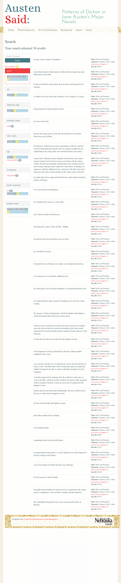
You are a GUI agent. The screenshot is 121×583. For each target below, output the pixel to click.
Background (66, 29)
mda (8, 126)
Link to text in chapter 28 (99, 432)
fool (8, 110)
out (8, 157)
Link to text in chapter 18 (99, 268)
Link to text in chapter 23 (99, 356)
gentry (9, 141)
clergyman (11, 175)
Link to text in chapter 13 (99, 64)
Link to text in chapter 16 (99, 182)
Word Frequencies (26, 29)
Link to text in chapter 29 (99, 457)
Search (79, 29)
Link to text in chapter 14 (99, 126)
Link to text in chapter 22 (99, 344)
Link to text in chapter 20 (99, 330)
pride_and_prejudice (14, 76)
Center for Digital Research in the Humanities (40, 519)
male (8, 94)
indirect (9, 193)
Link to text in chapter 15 (99, 151)
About (88, 29)
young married (12, 160)
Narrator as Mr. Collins (15, 209)
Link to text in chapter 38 (99, 482)
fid (8, 190)
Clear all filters (11, 66)
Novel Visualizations (47, 29)
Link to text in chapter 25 (99, 395)
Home (11, 29)
